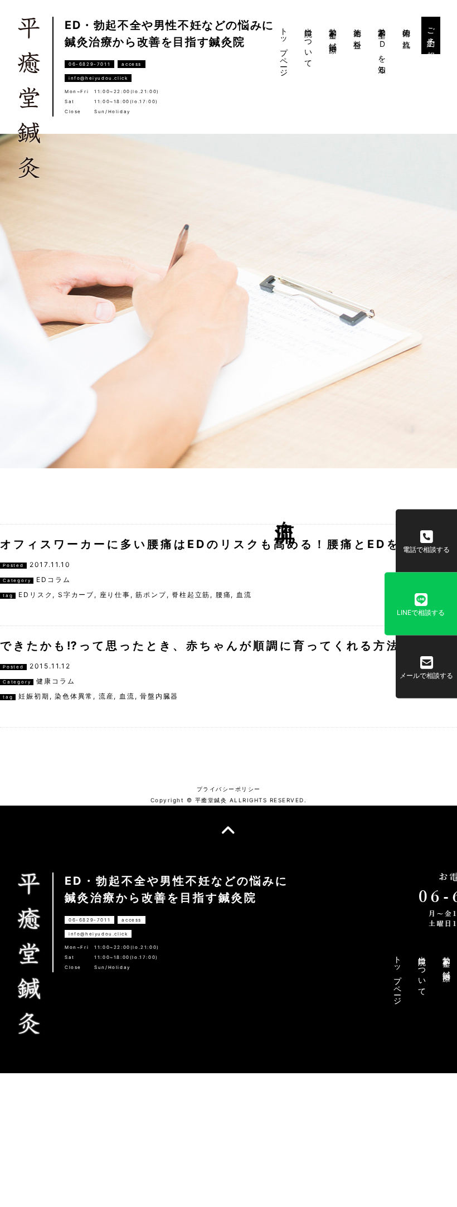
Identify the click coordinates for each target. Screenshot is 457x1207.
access (131, 64)
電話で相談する (426, 549)
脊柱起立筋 (191, 594)
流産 (106, 696)
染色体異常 (74, 696)
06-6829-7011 (89, 64)
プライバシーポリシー (229, 789)
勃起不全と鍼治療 (333, 31)
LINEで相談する (421, 612)
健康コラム (55, 681)
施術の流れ (406, 34)
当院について (308, 43)
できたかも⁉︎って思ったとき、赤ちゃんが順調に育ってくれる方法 (200, 645)
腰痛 (223, 594)
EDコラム (53, 579)
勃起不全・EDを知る (382, 46)
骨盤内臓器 (159, 696)
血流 (244, 594)
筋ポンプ (150, 594)
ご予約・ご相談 (431, 35)
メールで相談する (426, 675)
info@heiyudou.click (98, 78)
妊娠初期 (33, 696)
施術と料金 (357, 29)
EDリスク (35, 594)
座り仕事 (115, 594)
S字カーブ (76, 594)
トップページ (284, 48)
